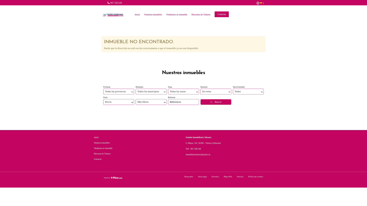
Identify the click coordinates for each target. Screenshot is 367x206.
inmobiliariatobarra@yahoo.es (198, 154)
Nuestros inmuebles (153, 14)
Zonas (170, 87)
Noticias (240, 177)
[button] (260, 3)
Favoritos (215, 177)
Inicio (137, 14)
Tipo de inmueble (239, 87)
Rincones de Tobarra (201, 14)
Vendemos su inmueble (176, 14)
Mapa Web (228, 177)
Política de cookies (255, 177)
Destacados (188, 177)
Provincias (106, 87)
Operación (203, 87)
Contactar (221, 14)
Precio (105, 97)
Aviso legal (202, 177)
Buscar (218, 102)
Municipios (139, 87)
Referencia (171, 97)
